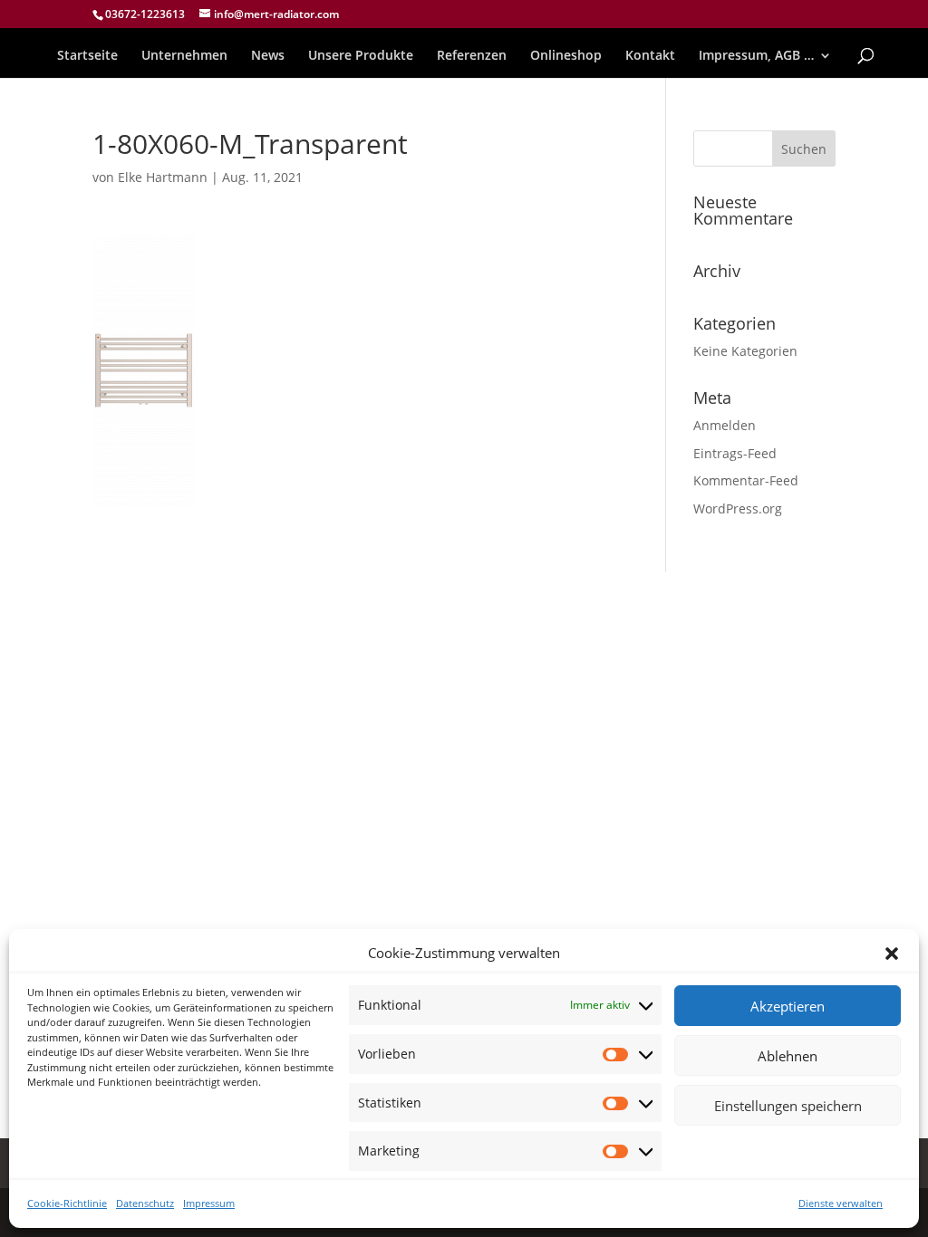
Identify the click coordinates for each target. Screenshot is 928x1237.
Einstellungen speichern (788, 1106)
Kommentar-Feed (745, 480)
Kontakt (650, 56)
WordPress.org (737, 508)
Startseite (87, 56)
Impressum (209, 1203)
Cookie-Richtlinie (67, 1203)
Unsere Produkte (360, 56)
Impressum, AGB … (756, 56)
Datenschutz (145, 1203)
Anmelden (724, 425)
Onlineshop (566, 56)
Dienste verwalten (840, 1203)
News (268, 56)
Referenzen (472, 56)
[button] (892, 954)
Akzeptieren (787, 1006)
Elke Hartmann (163, 177)
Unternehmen (184, 56)
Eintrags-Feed (735, 453)
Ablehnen (787, 1056)
